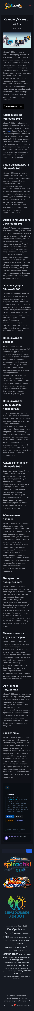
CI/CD (25, 926)
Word (9, 131)
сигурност (17, 973)
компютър (8, 962)
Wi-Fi (25, 944)
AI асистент (10, 926)
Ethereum (19, 820)
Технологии (26, 951)
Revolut (19, 816)
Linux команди (22, 937)
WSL (15, 951)
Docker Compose (13, 933)
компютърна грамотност (20, 962)
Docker (22, 929)
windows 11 (21, 947)
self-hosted (9, 944)
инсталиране (6, 960)
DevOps (12, 929)
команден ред (27, 960)
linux (6, 936)
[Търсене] (29, 851)
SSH (14, 944)
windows (9, 947)
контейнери (23, 965)
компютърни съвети (11, 965)
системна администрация (14, 976)
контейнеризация (11, 968)
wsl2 (19, 951)
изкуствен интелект (22, 957)
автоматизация (10, 954)
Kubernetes (25, 933)
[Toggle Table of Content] (20, 106)
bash (20, 926)
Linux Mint (13, 937)
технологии (16, 979)
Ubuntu (19, 943)
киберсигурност (16, 960)
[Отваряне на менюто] (30, 5)
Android (15, 926)
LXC (29, 937)
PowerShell (16, 941)
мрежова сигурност (23, 968)
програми (5, 971)
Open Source (8, 940)
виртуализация (25, 954)
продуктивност (24, 971)
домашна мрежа (8, 957)
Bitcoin (10, 820)
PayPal (11, 816)
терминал (27, 976)
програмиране (12, 971)
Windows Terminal (8, 951)
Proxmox (25, 940)
